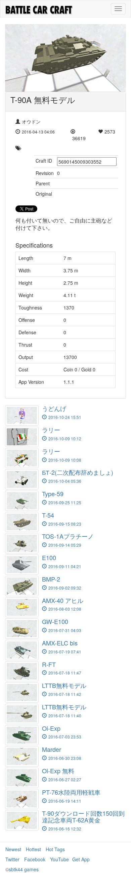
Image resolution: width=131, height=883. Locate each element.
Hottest (33, 849)
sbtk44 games (24, 869)
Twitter (12, 859)
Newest (13, 849)
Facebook (34, 859)
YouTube (59, 859)
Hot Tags (55, 849)
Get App (81, 859)
